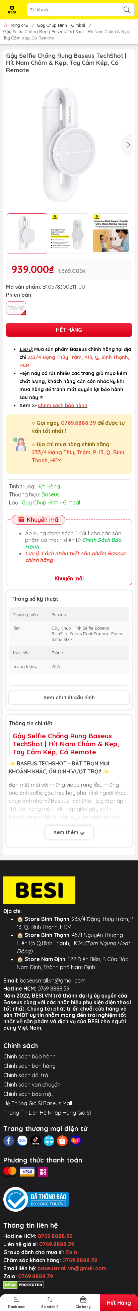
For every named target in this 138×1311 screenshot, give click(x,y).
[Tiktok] (35, 1140)
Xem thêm (66, 832)
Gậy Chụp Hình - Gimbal (61, 25)
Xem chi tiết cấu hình (69, 697)
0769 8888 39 (53, 988)
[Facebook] (8, 1140)
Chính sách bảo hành (29, 1056)
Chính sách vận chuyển (31, 1084)
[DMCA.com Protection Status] (23, 1284)
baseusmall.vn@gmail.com (52, 980)
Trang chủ (18, 25)
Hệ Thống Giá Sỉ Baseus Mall (37, 1103)
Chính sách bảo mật (28, 1094)
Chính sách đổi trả (25, 1075)
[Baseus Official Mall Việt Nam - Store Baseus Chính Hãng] (12, 9)
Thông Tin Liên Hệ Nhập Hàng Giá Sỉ (47, 1112)
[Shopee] (62, 1140)
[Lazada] (75, 1140)
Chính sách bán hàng (29, 1065)
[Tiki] (49, 1140)
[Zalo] (22, 1140)
